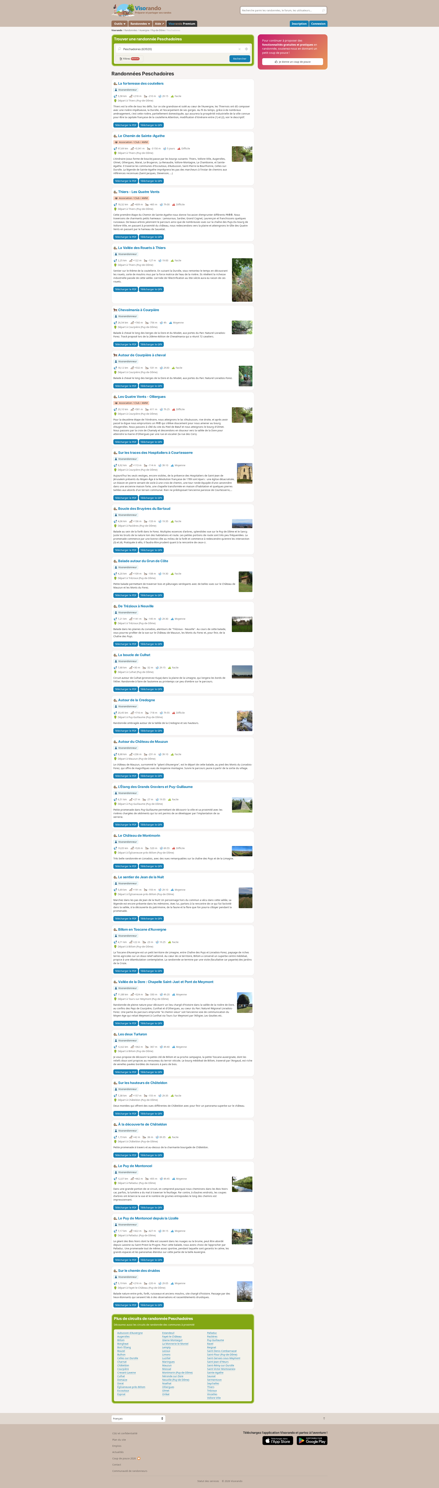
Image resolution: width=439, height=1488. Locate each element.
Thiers (210, 1387)
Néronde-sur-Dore (172, 1376)
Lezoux (166, 1351)
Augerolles (123, 1336)
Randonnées (139, 24)
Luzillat (166, 1358)
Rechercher (239, 58)
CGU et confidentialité (124, 1433)
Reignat (211, 1347)
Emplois (116, 1445)
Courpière (123, 1369)
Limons (166, 1354)
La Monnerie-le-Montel (175, 1343)
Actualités (118, 1452)
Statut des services (208, 1481)
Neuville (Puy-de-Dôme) (175, 1379)
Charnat (122, 1361)
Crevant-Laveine (126, 1372)
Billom (120, 1340)
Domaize (122, 1379)
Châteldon (123, 1365)
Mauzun (167, 1365)
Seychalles (213, 1383)
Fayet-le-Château (172, 1336)
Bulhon (121, 1354)
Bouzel (121, 1351)
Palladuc (212, 1332)
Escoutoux (123, 1390)
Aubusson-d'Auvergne (130, 1332)
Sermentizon (214, 1379)
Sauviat (211, 1376)
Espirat (121, 1394)
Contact (116, 1464)
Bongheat (122, 1343)
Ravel (210, 1343)
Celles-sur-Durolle (127, 1358)
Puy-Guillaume (215, 1340)
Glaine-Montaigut (172, 1340)
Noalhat (166, 1383)
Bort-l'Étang (124, 1347)
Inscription (299, 24)
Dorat (120, 1383)
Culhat (121, 1376)
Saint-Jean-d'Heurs (218, 1361)
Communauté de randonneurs (129, 1471)
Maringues (168, 1361)
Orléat (165, 1394)
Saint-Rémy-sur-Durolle (220, 1365)
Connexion (318, 24)
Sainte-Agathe (215, 1372)
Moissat (166, 1369)
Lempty (166, 1347)
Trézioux (212, 1390)
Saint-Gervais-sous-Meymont (223, 1358)
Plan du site (119, 1439)
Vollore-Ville (214, 1397)
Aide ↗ (159, 24)
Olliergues (168, 1387)
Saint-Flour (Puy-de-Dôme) (222, 1354)
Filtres (130, 58)
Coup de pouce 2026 (124, 1458)
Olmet (165, 1390)
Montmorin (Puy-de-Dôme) (177, 1372)
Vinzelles (212, 1394)
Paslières (212, 1336)
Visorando (116, 30)
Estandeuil (168, 1332)
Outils (118, 24)
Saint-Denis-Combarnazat (222, 1351)
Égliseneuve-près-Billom (131, 1387)
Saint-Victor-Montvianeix (221, 1369)
